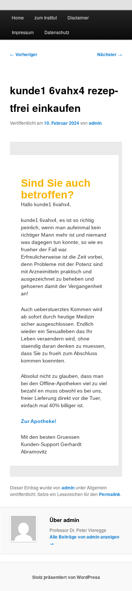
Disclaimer (78, 17)
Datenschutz (56, 32)
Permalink (109, 494)
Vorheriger (23, 54)
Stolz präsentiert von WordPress (66, 577)
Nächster (109, 54)
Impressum (23, 32)
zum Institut (45, 17)
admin (95, 123)
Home (18, 17)
